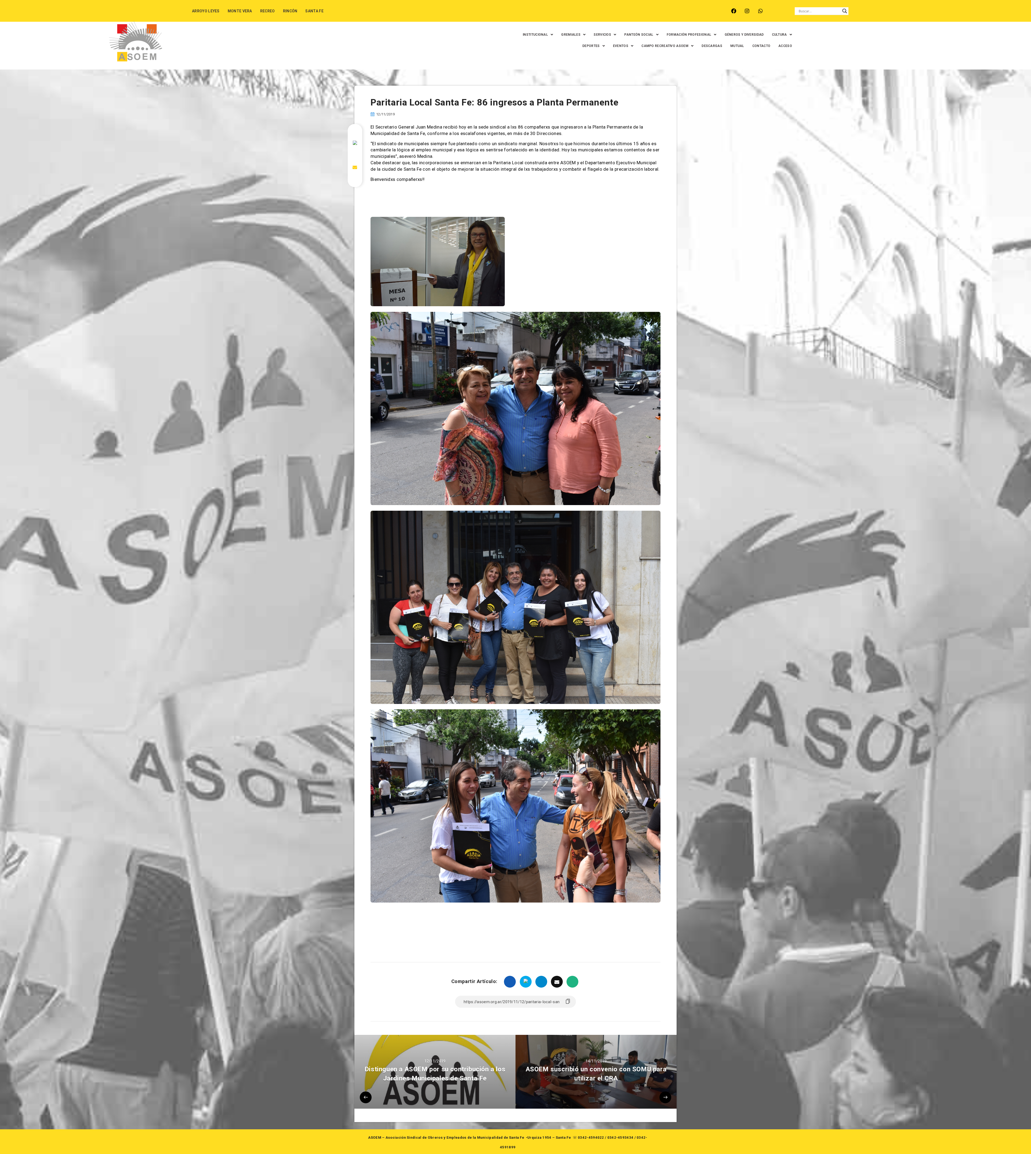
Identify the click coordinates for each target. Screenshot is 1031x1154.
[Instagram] (747, 10)
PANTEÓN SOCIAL (638, 34)
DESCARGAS (712, 46)
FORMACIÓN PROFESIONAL (689, 34)
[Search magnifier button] (844, 11)
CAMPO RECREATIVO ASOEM (664, 46)
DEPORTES (591, 46)
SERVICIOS (602, 34)
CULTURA (779, 34)
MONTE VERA (240, 11)
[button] (538, 34)
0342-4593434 (620, 1137)
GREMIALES (570, 34)
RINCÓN (290, 11)
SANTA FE (314, 11)
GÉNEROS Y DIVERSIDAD (744, 34)
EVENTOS (620, 46)
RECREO (267, 11)
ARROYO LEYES (206, 11)
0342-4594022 (591, 1137)
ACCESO (785, 46)
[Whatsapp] (760, 10)
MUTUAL (737, 46)
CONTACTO (761, 46)
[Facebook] (733, 10)
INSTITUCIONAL (535, 34)
